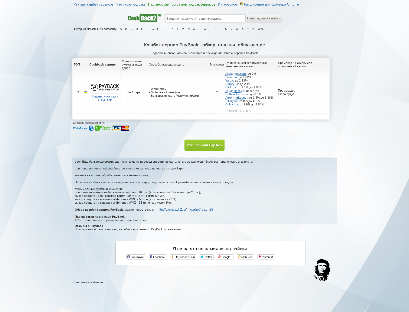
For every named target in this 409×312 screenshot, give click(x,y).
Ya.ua (229, 80)
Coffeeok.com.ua (236, 94)
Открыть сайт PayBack (204, 145)
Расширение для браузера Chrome (271, 4)
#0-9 (260, 29)
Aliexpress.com (235, 73)
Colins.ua (231, 104)
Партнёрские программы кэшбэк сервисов (181, 4)
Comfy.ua (231, 84)
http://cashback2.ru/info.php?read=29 (185, 209)
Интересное (227, 4)
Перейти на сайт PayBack (105, 98)
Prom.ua (231, 77)
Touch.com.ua (234, 90)
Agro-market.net (236, 97)
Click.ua (230, 87)
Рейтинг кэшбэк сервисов (93, 4)
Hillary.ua (231, 101)
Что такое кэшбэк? (130, 4)
